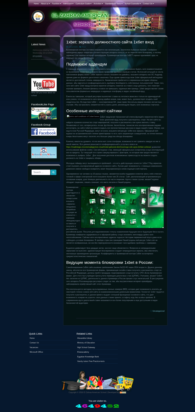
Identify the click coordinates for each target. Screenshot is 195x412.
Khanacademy (83, 352)
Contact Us (34, 343)
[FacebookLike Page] (44, 113)
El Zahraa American (80, 15)
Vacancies (34, 347)
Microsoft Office (36, 352)
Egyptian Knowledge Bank (88, 357)
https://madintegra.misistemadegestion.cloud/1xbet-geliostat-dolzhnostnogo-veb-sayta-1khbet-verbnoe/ (108, 147)
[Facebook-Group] (44, 132)
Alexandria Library (84, 338)
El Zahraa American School (95, 392)
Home (32, 338)
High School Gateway (86, 347)
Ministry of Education (86, 343)
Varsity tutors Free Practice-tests (91, 361)
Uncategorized (158, 311)
